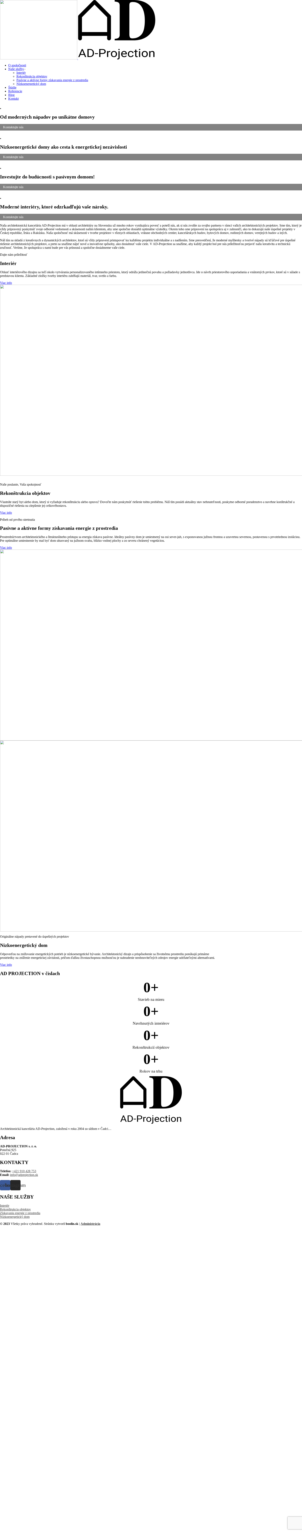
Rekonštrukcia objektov (31, 76)
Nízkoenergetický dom (31, 84)
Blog (11, 95)
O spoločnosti (17, 65)
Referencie (15, 91)
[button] (6, 283)
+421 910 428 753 (24, 1171)
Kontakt (13, 98)
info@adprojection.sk (24, 1175)
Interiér (21, 72)
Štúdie (12, 87)
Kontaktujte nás (13, 127)
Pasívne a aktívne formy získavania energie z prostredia (52, 80)
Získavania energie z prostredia (20, 1213)
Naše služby (16, 69)
